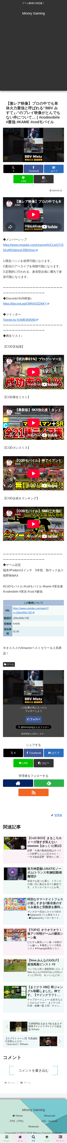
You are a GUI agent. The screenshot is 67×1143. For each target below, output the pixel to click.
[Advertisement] (33, 57)
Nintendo (33, 1126)
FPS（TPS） (17, 1121)
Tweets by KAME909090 (19, 319)
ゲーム (10, 664)
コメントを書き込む (33, 1070)
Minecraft (49, 1115)
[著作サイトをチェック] (18, 783)
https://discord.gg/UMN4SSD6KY (25, 303)
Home (19, 1115)
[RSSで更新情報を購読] (33, 792)
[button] (44, 179)
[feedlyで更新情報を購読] (49, 783)
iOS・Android (50, 1121)
